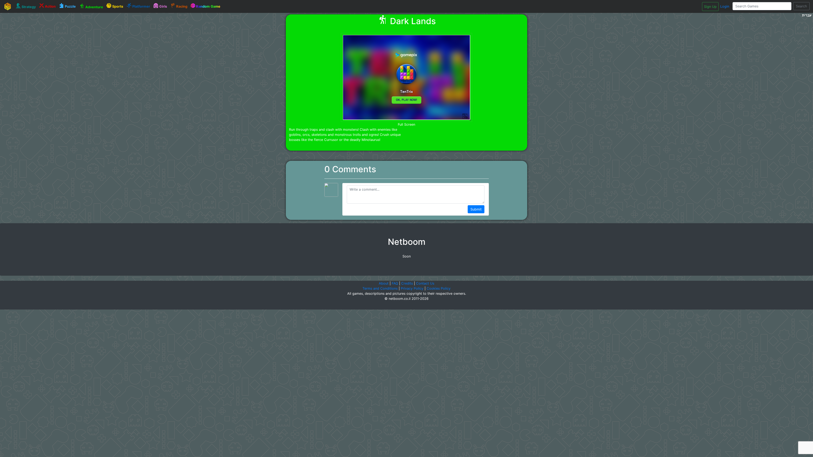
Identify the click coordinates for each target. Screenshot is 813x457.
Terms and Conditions (380, 288)
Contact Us (425, 283)
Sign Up (710, 6)
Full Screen (406, 124)
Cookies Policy (439, 288)
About (384, 283)
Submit (476, 209)
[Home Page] (7, 6)
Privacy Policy (412, 288)
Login (724, 6)
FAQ (395, 283)
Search (801, 6)
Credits (407, 283)
